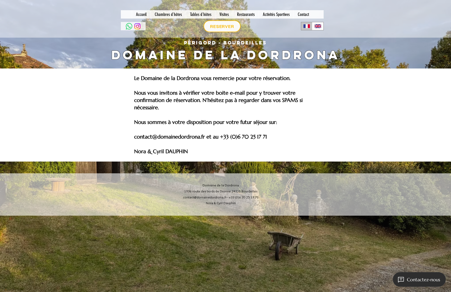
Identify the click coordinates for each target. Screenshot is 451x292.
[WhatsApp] (129, 26)
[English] (317, 26)
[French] (306, 26)
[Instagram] (137, 26)
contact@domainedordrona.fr (169, 137)
